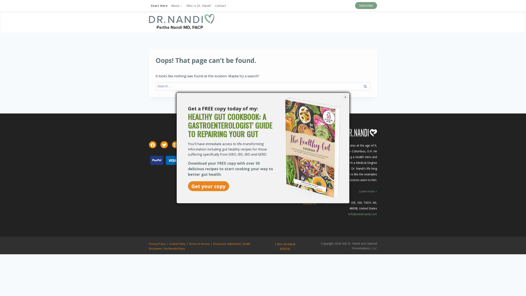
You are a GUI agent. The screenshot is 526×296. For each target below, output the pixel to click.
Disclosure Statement (226, 244)
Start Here (159, 5)
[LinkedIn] (175, 145)
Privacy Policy (157, 244)
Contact (220, 5)
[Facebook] (152, 145)
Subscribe (366, 5)
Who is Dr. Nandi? (198, 5)
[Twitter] (164, 145)
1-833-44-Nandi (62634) (285, 246)
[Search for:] (263, 86)
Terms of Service (199, 244)
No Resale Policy (174, 248)
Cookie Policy (177, 244)
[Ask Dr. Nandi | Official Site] (181, 21)
